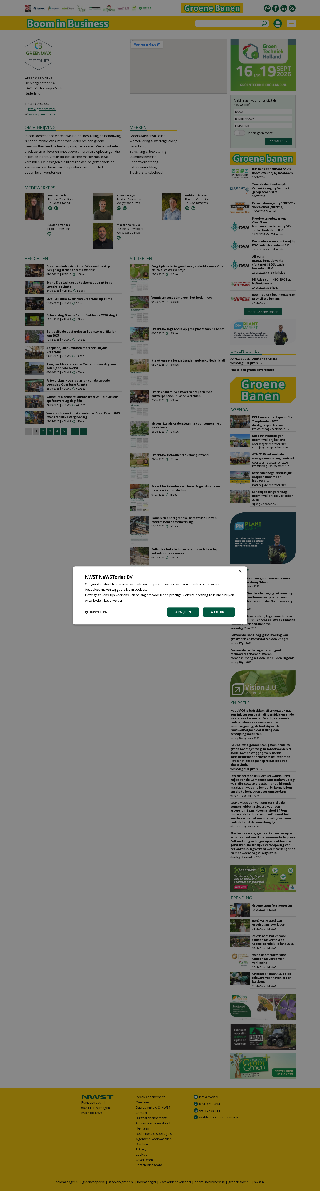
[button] (96, 612)
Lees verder (113, 600)
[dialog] (160, 595)
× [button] (240, 571)
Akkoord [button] (219, 612)
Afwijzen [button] (183, 612)
